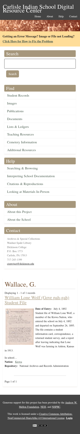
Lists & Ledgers (18, 126)
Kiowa (18, 361)
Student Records (18, 95)
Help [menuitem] (61, 16)
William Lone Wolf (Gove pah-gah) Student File (37, 299)
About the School (19, 219)
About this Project (19, 211)
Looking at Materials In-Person (28, 191)
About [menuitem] (50, 16)
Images (12, 103)
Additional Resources (21, 150)
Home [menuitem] (38, 16)
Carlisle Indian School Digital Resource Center (38, 6)
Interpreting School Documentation (31, 176)
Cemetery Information (22, 142)
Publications (15, 111)
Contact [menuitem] (73, 16)
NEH (43, 407)
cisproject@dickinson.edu (20, 263)
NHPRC (56, 407)
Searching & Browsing (22, 168)
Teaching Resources (20, 134)
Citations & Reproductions (25, 183)
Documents (14, 119)
